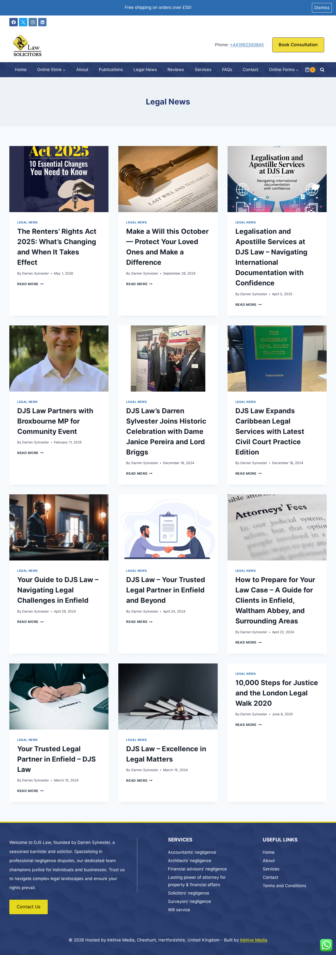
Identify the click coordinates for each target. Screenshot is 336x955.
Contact (250, 69)
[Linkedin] (42, 22)
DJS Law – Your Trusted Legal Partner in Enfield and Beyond (165, 589)
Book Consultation (298, 44)
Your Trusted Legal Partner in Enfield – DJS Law (56, 759)
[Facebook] (13, 22)
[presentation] (58, 179)
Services (203, 69)
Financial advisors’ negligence (197, 869)
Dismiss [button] (322, 7)
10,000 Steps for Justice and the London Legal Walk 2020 (276, 692)
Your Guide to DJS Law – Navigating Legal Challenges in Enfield (57, 589)
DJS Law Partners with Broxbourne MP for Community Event (55, 421)
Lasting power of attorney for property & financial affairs (197, 881)
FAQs (227, 69)
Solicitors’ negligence (188, 893)
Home (21, 69)
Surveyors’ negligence (189, 901)
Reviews (176, 69)
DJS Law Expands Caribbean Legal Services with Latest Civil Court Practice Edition (269, 431)
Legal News (145, 69)
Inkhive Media (253, 940)
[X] (23, 22)
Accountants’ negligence (192, 852)
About (82, 69)
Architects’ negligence (189, 860)
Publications (111, 69)
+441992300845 (247, 44)
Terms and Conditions (284, 885)
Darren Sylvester (35, 273)
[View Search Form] (322, 69)
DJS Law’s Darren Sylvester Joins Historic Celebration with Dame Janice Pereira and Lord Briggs (166, 431)
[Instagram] (33, 22)
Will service (179, 909)
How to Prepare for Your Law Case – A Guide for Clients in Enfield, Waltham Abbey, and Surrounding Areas (275, 600)
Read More (30, 284)
